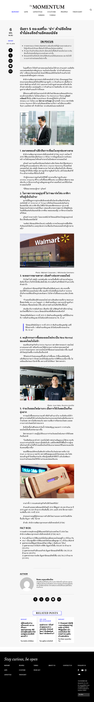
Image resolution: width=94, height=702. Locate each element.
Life (26, 12)
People (64, 12)
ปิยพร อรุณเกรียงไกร (44, 579)
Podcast (37, 670)
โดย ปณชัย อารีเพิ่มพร (27, 641)
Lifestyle (37, 12)
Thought (77, 12)
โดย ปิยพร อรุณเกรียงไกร (64, 640)
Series (41, 15)
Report (15, 12)
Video (53, 15)
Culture (51, 12)
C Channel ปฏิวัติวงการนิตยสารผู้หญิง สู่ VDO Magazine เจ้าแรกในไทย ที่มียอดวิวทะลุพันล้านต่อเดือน (65, 629)
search (90, 9)
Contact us (67, 665)
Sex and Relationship (45, 620)
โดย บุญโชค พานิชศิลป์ (46, 641)
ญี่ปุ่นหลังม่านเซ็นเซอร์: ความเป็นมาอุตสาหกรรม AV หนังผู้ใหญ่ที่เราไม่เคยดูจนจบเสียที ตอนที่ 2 (28, 629)
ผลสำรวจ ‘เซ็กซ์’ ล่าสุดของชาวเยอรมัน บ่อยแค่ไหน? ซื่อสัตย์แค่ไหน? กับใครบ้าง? (47, 629)
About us (51, 665)
